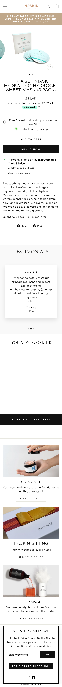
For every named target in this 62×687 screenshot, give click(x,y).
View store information (20, 173)
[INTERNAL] (31, 581)
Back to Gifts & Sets (33, 419)
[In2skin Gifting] (31, 523)
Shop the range (31, 498)
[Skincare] (31, 461)
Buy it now (31, 149)
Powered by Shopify (31, 684)
